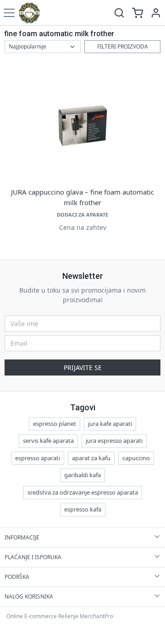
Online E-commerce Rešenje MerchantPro (59, 616)
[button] (156, 12)
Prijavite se (83, 367)
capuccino (136, 458)
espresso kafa (82, 509)
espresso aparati (37, 458)
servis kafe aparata (48, 440)
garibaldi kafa (82, 475)
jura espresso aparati (114, 440)
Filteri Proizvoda (122, 46)
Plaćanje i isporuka (33, 557)
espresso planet (54, 423)
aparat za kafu (91, 458)
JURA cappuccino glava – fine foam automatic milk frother (82, 197)
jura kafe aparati (110, 423)
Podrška (17, 577)
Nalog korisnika (29, 596)
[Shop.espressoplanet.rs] (29, 12)
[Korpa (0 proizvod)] (137, 12)
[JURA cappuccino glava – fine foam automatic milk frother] (82, 126)
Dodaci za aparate (82, 214)
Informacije (22, 537)
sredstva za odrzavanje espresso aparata (83, 492)
